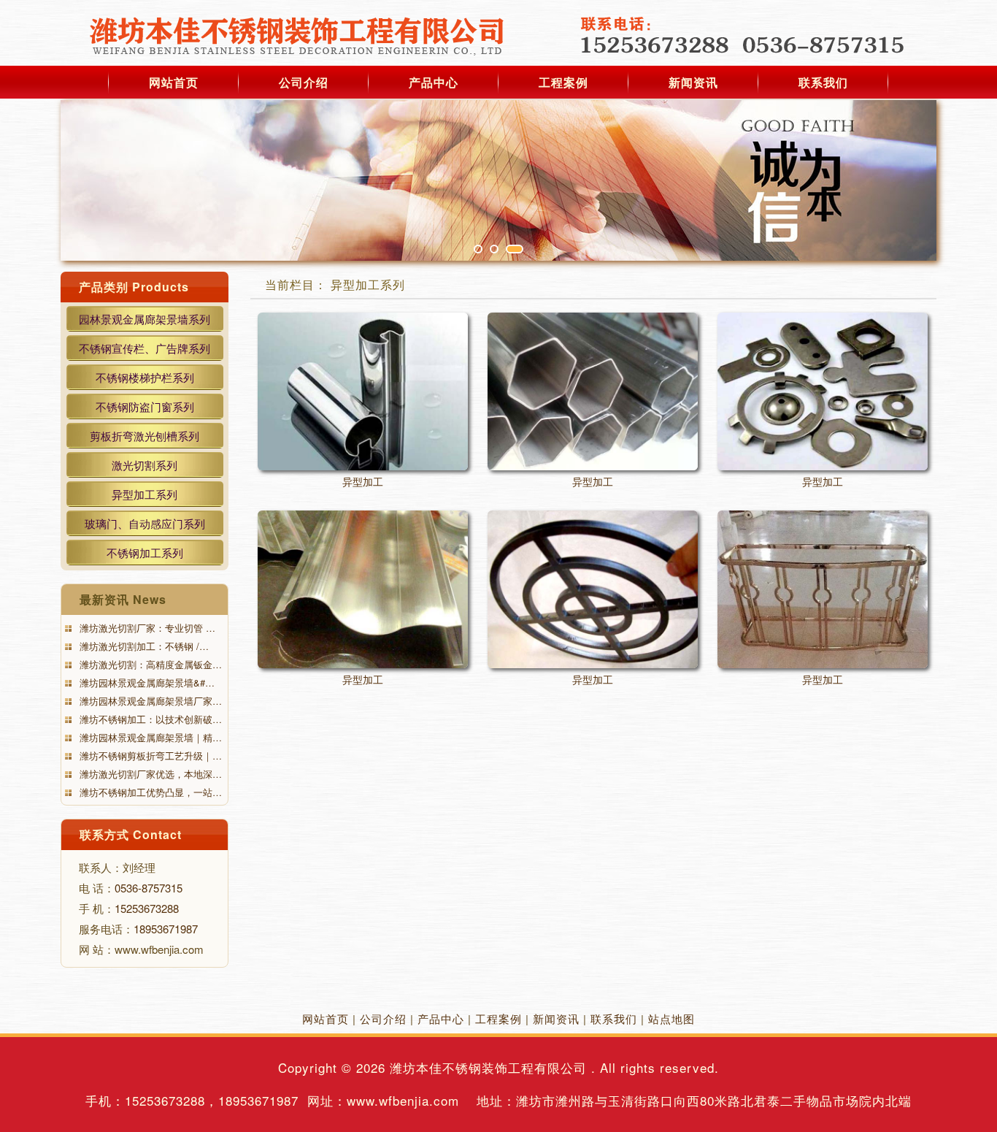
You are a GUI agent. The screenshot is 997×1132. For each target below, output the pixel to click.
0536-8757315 (148, 887)
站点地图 (671, 1018)
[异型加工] (363, 391)
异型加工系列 (144, 494)
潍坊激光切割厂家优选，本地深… (149, 774)
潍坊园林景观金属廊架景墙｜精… (149, 737)
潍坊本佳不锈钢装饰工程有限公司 (488, 1067)
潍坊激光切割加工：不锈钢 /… (143, 646)
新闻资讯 (693, 82)
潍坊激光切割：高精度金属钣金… (149, 664)
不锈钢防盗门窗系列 (145, 406)
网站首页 (174, 82)
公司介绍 (303, 82)
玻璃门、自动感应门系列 (145, 523)
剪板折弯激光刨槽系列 (144, 435)
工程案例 (563, 82)
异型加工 (362, 481)
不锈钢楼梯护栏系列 (145, 377)
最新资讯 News (123, 599)
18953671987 (166, 928)
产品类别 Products (134, 286)
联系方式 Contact (131, 834)
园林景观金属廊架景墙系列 (144, 318)
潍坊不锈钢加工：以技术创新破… (149, 719)
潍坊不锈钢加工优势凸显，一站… (149, 792)
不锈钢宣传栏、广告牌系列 (144, 348)
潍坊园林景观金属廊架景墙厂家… (149, 701)
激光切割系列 (144, 465)
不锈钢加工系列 (145, 552)
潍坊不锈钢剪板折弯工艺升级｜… (149, 755)
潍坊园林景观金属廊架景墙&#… (146, 682)
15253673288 (147, 908)
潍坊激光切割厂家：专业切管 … (146, 628)
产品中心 (433, 82)
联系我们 (823, 82)
